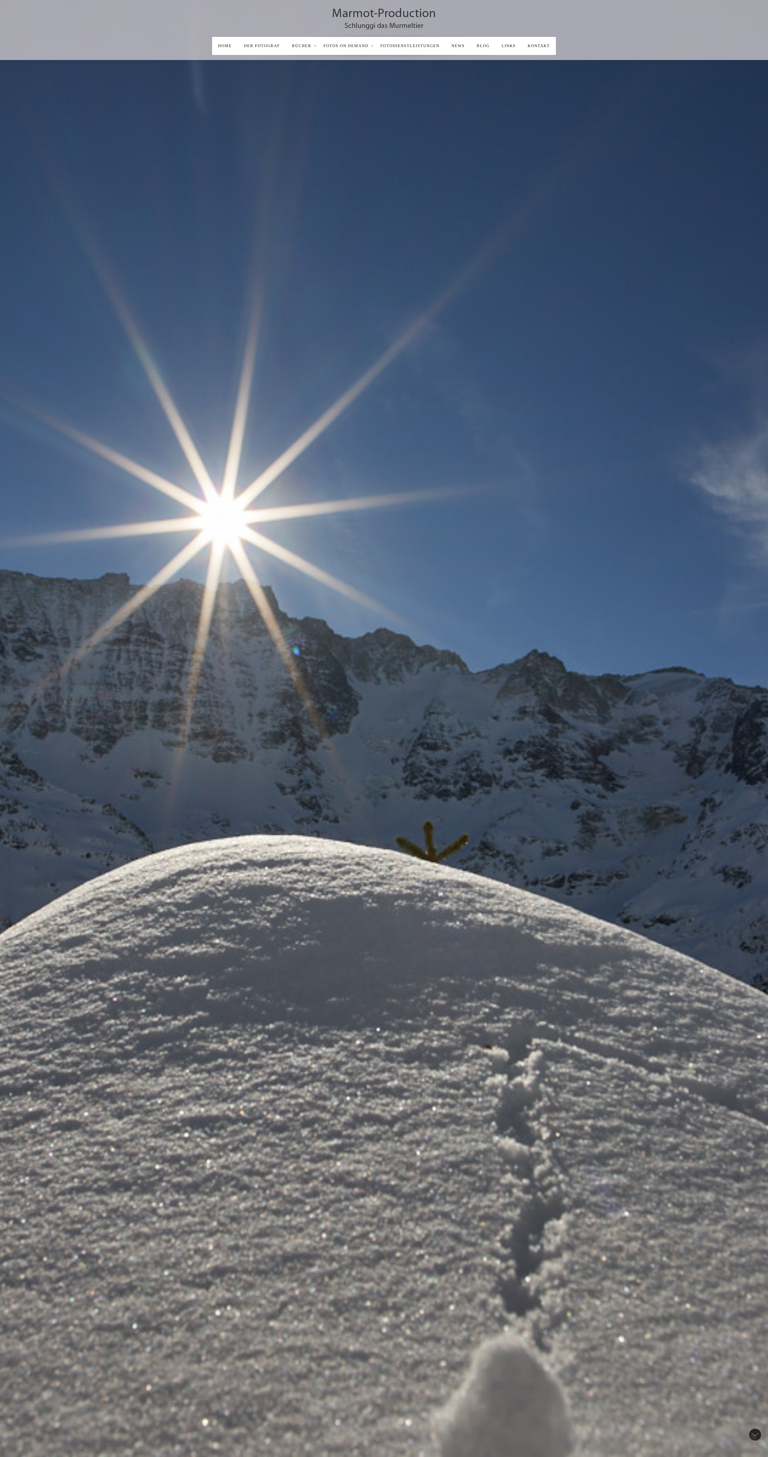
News (458, 46)
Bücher (301, 46)
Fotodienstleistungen (410, 46)
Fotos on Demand (345, 46)
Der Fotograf (262, 46)
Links (509, 46)
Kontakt (539, 46)
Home (225, 46)
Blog (483, 46)
